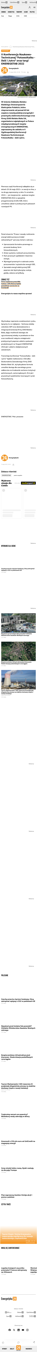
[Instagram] (27, 1330)
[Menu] (34, 7)
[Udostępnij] (34, 1342)
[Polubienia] (3, 1342)
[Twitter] (14, 1330)
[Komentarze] (18, 1342)
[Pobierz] (28, 72)
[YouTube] (23, 1330)
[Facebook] (10, 1330)
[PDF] (13, 464)
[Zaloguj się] (29, 7)
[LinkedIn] (18, 1330)
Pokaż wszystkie (18, 475)
